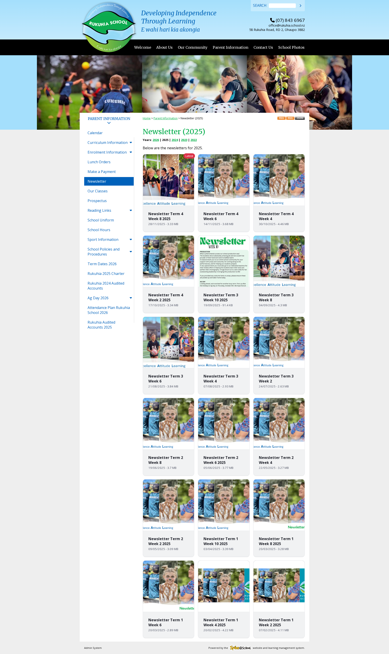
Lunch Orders (99, 161)
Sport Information (103, 239)
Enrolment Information (107, 152)
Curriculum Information (108, 142)
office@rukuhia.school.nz (287, 25)
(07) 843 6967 (287, 20)
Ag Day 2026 (98, 297)
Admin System (93, 647)
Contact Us (263, 47)
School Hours (99, 229)
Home (147, 118)
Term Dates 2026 (102, 263)
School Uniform (101, 220)
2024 (175, 140)
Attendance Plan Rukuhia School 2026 (109, 310)
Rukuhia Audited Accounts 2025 (101, 325)
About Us (164, 47)
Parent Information (230, 47)
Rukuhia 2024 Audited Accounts (106, 286)
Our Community (193, 47)
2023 (184, 140)
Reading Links (99, 210)
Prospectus (97, 200)
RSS (281, 118)
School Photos (291, 47)
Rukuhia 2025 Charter (106, 273)
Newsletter (97, 181)
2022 (193, 140)
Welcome (142, 47)
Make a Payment (102, 171)
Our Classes (98, 191)
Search (260, 5)
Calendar (95, 132)
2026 (156, 140)
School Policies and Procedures (104, 252)
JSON (300, 118)
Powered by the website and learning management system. (256, 647)
